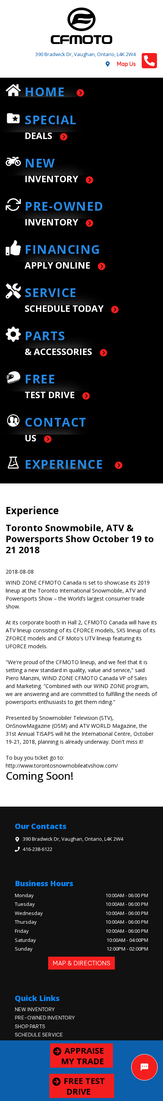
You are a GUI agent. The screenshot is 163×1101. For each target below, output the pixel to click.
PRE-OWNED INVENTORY (45, 1018)
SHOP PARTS (30, 1026)
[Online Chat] (144, 1067)
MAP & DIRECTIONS (81, 963)
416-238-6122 (37, 849)
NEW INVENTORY (35, 1009)
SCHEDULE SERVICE (39, 1035)
